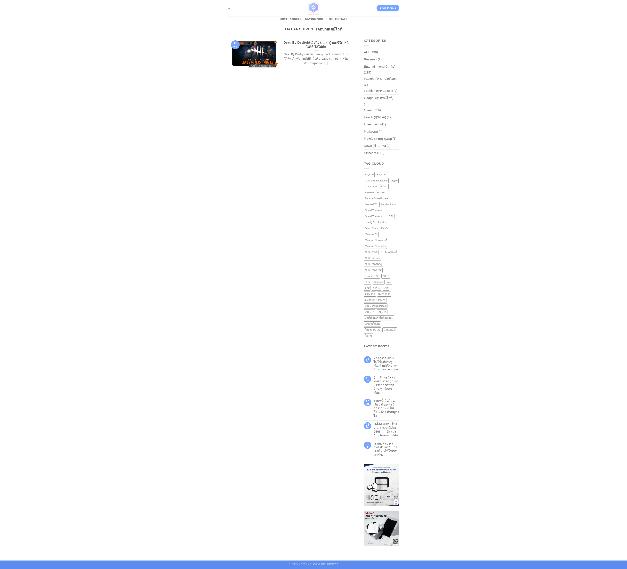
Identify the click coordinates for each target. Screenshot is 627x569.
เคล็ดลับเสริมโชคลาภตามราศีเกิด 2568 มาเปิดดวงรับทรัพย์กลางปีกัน (386, 429)
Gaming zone (314, 19)
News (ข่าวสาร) (375, 145)
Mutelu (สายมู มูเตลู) (378, 138)
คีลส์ (367, 288)
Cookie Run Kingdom (376, 180)
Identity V (370, 222)
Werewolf (379, 282)
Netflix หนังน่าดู (373, 264)
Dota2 (384, 186)
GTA (391, 216)
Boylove (369, 174)
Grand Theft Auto (374, 210)
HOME (284, 19)
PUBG (385, 276)
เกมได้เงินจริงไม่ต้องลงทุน (379, 317)
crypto (394, 180)
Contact (341, 19)
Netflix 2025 (371, 252)
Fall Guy (369, 192)
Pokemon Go (372, 276)
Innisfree (382, 222)
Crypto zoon (371, 186)
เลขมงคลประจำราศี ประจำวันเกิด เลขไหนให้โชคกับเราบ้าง (386, 449)
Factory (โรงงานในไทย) (380, 78)
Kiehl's (384, 228)
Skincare (296, 19)
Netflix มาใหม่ (372, 258)
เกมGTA (382, 311)
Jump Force (371, 228)
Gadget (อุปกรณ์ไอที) (378, 98)
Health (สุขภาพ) (375, 117)
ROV (367, 282)
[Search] (229, 8)
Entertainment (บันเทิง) (379, 66)
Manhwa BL (371, 234)
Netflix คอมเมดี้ (389, 252)
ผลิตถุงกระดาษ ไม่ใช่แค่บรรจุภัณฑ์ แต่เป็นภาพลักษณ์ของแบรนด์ (386, 363)
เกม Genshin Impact (375, 305)
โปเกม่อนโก (389, 329)
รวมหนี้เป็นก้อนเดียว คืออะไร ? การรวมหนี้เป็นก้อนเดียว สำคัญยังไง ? (386, 408)
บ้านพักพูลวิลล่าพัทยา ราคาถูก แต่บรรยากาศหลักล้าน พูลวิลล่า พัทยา (386, 385)
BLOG (329, 19)
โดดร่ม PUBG (372, 329)
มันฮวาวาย (384, 294)
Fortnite (381, 192)
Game (368, 110)
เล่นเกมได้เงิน (372, 323)
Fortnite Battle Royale (376, 198)
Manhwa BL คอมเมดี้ (376, 240)
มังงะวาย (370, 294)
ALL (367, 52)
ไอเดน (368, 335)
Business (370, 59)
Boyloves (382, 174)
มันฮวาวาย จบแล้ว (375, 300)
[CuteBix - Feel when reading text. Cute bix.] (313, 8)
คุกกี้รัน (376, 288)
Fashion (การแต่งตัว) (378, 90)
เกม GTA (369, 311)
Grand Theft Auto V (375, 216)
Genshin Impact (388, 204)
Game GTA (371, 204)
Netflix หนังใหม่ (373, 270)
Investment (371, 124)
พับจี (386, 288)
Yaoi (389, 282)
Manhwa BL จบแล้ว (375, 246)
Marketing (371, 131)
